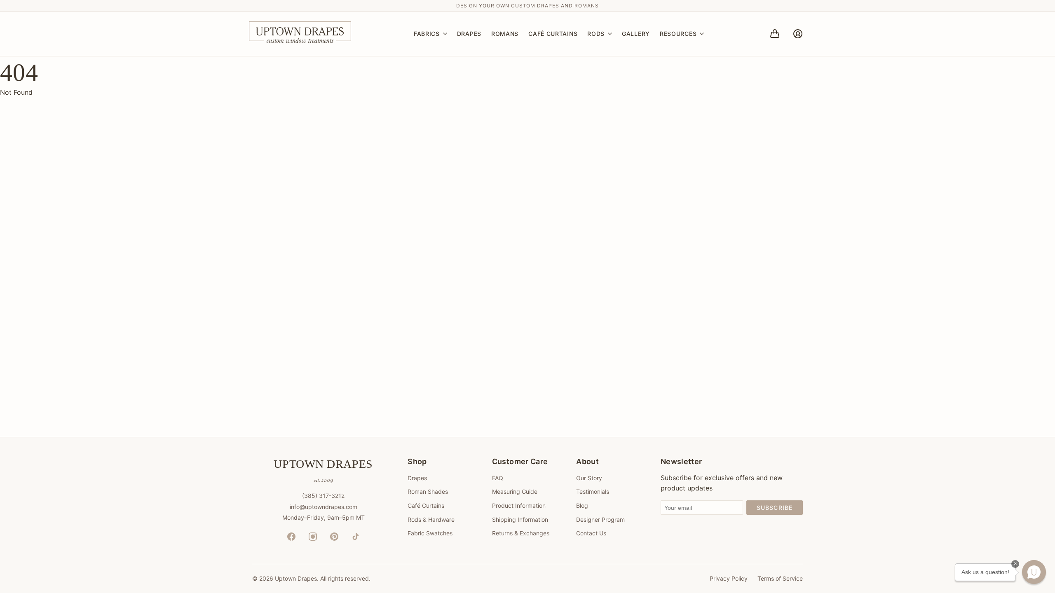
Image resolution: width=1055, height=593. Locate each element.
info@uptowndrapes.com (323, 506)
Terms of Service (780, 578)
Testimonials (592, 491)
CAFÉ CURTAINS (552, 33)
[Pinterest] (334, 536)
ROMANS (504, 33)
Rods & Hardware (431, 519)
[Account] (798, 34)
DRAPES (469, 33)
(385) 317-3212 (323, 495)
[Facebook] (291, 536)
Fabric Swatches (430, 533)
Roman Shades (428, 491)
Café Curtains (426, 505)
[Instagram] (312, 536)
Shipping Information (520, 519)
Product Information (519, 505)
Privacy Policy (729, 578)
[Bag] (775, 34)
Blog (582, 505)
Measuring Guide (514, 491)
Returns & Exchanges (520, 533)
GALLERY (636, 33)
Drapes (417, 477)
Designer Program (600, 519)
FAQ (497, 477)
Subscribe (774, 507)
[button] (1034, 572)
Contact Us (591, 533)
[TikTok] (355, 536)
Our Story (589, 477)
